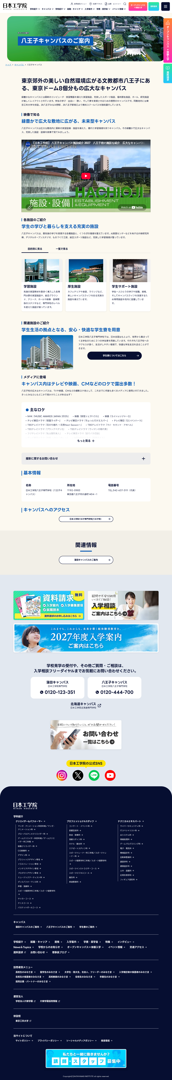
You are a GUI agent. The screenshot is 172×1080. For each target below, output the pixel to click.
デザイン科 (23, 855)
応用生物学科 (126, 875)
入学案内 (88, 9)
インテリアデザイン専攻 (28, 868)
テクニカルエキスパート (130, 821)
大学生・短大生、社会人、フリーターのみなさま (88, 972)
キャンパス (46, 9)
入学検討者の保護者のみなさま (134, 972)
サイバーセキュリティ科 (130, 826)
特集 (108, 942)
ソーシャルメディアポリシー (80, 1040)
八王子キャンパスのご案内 (59, 927)
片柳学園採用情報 (49, 1001)
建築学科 (124, 861)
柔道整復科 (74, 881)
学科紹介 (33, 9)
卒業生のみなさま (109, 977)
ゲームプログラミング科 (130, 843)
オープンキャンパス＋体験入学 (84, 947)
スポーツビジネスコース (79, 873)
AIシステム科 (126, 834)
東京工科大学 (22, 1021)
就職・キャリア (73, 9)
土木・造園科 (126, 870)
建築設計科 (125, 866)
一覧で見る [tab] (62, 249)
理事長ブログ (59, 952)
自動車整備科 (126, 857)
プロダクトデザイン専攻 (28, 873)
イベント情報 (117, 9)
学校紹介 (59, 9)
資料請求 (18, 952)
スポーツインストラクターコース (83, 868)
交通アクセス (97, 4)
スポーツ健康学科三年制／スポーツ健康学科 (36, 890)
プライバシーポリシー (49, 1040)
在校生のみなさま (84, 977)
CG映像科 (22, 850)
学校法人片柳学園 (25, 1001)
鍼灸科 (72, 877)
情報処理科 (125, 839)
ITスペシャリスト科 (128, 830)
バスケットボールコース (28, 907)
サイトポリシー (23, 1040)
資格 (57, 942)
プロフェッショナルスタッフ (81, 821)
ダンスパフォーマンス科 (28, 881)
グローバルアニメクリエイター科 (32, 833)
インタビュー (124, 942)
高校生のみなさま (25, 972)
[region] (86, 249)
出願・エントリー (114, 4)
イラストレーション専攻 (28, 864)
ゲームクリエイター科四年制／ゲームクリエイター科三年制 (36, 840)
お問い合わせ (38, 952)
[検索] (124, 4)
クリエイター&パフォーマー (29, 821)
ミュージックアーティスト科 (30, 877)
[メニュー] (165, 6)
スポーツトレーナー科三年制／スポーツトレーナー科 (87, 854)
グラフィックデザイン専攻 (29, 859)
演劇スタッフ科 (76, 839)
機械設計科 (125, 852)
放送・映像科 (75, 834)
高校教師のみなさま (59, 977)
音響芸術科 (74, 830)
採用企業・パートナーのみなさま (32, 981)
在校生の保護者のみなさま (29, 977)
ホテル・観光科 (76, 843)
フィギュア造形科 (127, 879)
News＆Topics (22, 947)
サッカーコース (25, 898)
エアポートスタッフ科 (78, 848)
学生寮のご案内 (87, 927)
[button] (86, 459)
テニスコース (24, 903)
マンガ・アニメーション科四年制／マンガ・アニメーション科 (36, 828)
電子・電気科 (126, 848)
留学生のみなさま (49, 972)
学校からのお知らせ (49, 947)
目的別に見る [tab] (35, 249)
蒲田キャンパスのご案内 (28, 927)
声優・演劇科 (24, 886)
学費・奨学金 (102, 9)
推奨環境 (105, 1040)
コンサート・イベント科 (79, 826)
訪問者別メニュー (80, 4)
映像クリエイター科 (26, 846)
